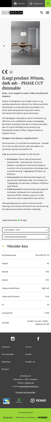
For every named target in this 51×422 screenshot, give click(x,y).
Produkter (6, 347)
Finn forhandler (8, 354)
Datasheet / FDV (12, 230)
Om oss (28, 347)
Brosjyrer (5, 369)
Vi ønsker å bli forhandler (25, 392)
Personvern (7, 417)
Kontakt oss (30, 362)
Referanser (6, 362)
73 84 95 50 (29, 383)
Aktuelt (28, 354)
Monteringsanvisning (15, 237)
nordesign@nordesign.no (29, 386)
